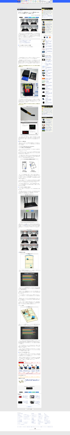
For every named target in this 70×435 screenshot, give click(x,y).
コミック (38, 376)
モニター (32, 362)
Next (39, 368)
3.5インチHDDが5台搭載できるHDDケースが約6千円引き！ (48, 47)
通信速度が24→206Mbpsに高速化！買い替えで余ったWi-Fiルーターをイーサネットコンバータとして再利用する (47, 13)
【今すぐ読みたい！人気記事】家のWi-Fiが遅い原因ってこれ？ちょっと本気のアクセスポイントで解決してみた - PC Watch (47, 16)
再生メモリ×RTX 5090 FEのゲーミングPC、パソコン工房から (48, 103)
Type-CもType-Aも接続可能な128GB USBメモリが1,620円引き (48, 49)
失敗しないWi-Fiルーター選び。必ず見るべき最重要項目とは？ (25, 396)
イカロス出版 (39, 413)
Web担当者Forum (20, 415)
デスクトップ (26, 362)
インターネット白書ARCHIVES (21, 424)
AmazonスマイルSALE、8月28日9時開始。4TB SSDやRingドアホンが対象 (48, 79)
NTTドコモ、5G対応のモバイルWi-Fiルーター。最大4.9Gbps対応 (25, 402)
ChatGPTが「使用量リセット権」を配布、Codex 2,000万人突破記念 (48, 64)
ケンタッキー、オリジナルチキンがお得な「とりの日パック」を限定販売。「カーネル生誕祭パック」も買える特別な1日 (47, 112)
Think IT (19, 414)
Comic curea (46, 415)
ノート (21, 362)
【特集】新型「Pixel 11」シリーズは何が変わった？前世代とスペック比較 (48, 125)
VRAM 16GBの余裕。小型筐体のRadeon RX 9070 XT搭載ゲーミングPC (48, 94)
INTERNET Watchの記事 (22, 97)
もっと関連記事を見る (29, 406)
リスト (23, 17)
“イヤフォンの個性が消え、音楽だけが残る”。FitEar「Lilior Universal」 (48, 30)
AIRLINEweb (40, 414)
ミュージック (26, 376)
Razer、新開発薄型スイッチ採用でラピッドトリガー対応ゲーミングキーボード (48, 89)
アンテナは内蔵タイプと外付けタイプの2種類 (25, 40)
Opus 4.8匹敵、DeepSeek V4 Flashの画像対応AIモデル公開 (48, 68)
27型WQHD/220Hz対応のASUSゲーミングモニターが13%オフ (48, 44)
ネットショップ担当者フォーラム (27, 415)
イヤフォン (21, 376)
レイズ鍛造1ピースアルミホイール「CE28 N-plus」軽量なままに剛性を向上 (48, 27)
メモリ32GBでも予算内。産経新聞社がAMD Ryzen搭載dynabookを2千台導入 (48, 24)
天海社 (45, 414)
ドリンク (32, 376)
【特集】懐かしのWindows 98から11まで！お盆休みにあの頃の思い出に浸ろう (48, 130)
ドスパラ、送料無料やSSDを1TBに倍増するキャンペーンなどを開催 (48, 71)
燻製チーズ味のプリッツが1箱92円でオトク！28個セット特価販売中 (48, 41)
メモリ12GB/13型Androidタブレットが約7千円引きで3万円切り (48, 52)
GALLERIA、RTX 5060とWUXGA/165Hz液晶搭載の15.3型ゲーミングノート (48, 100)
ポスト (21, 17)
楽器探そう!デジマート (34, 415)
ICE (44, 413)
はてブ (30, 17)
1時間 (43, 9)
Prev (19, 368)
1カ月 (51, 9)
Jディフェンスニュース (41, 415)
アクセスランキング (45, 8)
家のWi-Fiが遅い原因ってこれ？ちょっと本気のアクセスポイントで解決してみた (48, 61)
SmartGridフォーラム (26, 414)
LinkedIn (37, 17)
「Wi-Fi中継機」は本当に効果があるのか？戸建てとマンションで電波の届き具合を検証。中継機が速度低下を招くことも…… (32, 380)
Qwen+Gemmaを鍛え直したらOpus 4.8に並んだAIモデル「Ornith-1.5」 (48, 86)
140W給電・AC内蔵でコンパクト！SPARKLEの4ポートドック (48, 76)
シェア (26, 17)
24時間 (46, 9)
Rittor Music (33, 413)
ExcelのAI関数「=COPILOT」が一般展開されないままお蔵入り (48, 82)
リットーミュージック (34, 414)
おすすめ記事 (45, 117)
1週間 (48, 9)
